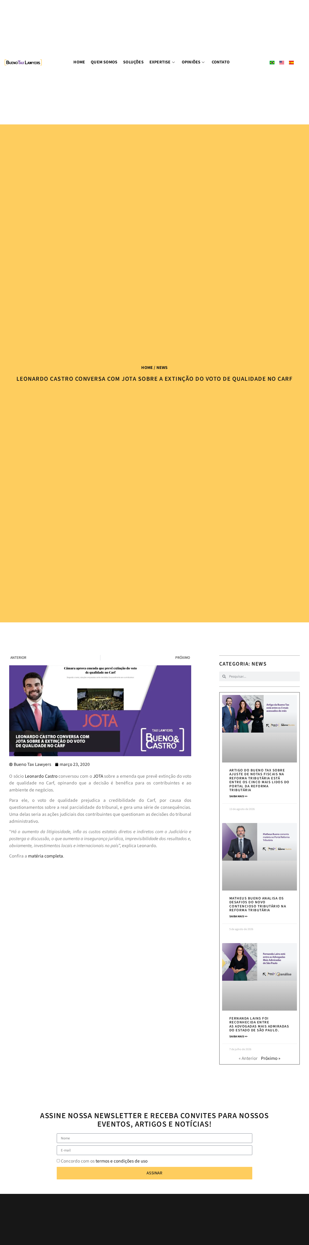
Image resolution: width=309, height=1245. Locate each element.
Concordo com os (104, 1161)
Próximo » (270, 1058)
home (147, 368)
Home (79, 62)
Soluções (133, 62)
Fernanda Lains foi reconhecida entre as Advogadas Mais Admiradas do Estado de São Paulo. (259, 1024)
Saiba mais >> (238, 796)
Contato (221, 62)
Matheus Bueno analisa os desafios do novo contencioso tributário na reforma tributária (257, 904)
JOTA (98, 776)
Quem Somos (104, 62)
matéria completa (45, 856)
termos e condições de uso (121, 1161)
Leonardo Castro (41, 776)
